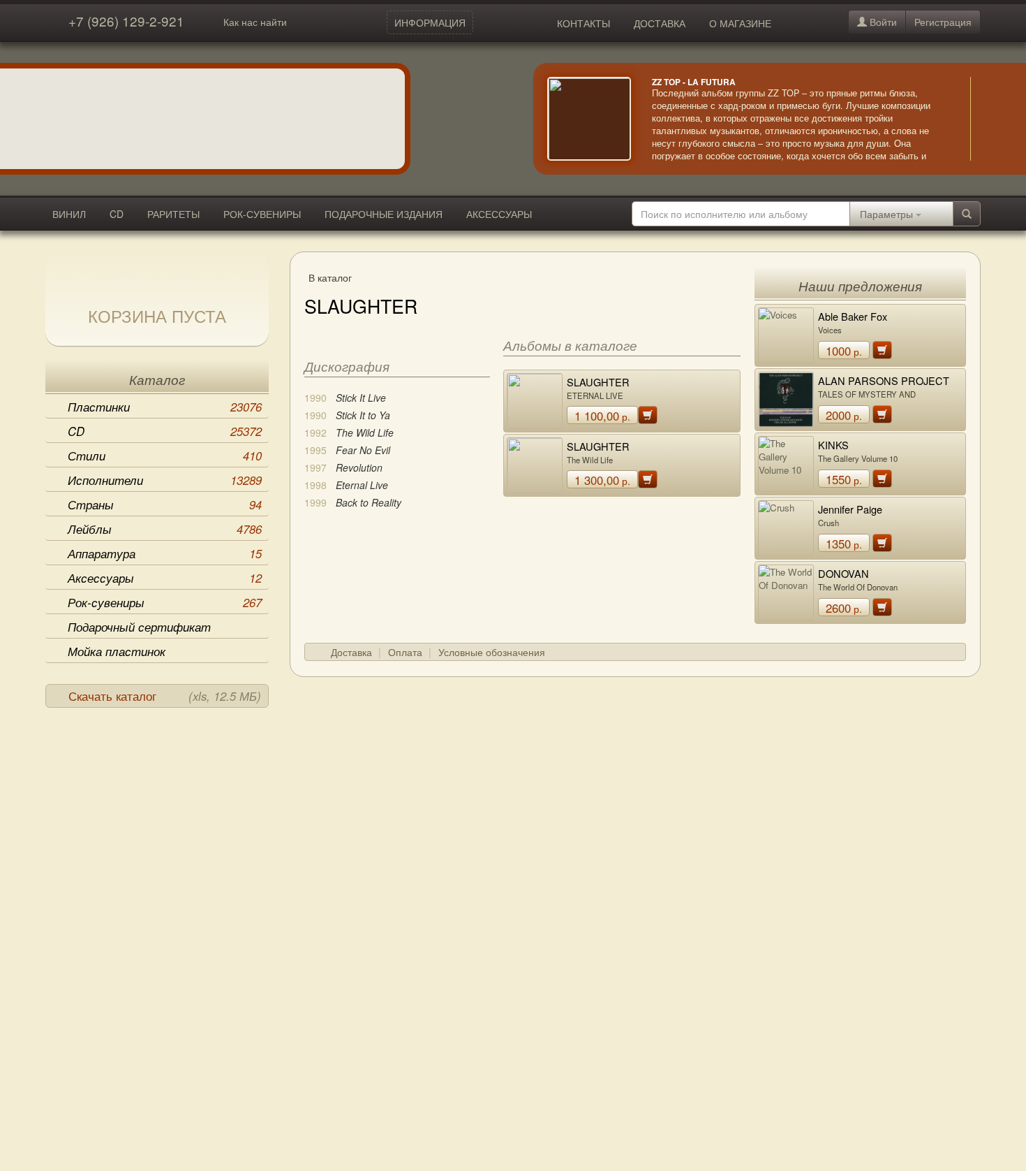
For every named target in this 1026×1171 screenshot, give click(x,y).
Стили (165, 455)
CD (117, 214)
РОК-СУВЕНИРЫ (262, 214)
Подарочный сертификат (139, 626)
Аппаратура (165, 553)
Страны (165, 504)
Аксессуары (165, 577)
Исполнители (165, 480)
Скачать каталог (164, 696)
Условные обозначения (491, 652)
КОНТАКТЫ (583, 23)
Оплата (405, 652)
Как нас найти (255, 22)
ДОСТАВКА (659, 23)
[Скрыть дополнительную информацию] (991, 119)
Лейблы (165, 529)
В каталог (330, 277)
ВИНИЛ (69, 214)
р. (602, 415)
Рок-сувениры (165, 602)
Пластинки (165, 406)
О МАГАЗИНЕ (740, 23)
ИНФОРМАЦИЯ (430, 22)
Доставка (351, 652)
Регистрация (943, 22)
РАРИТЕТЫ (173, 214)
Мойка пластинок (116, 651)
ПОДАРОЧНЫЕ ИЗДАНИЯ (384, 214)
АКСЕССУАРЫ (499, 214)
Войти (882, 22)
